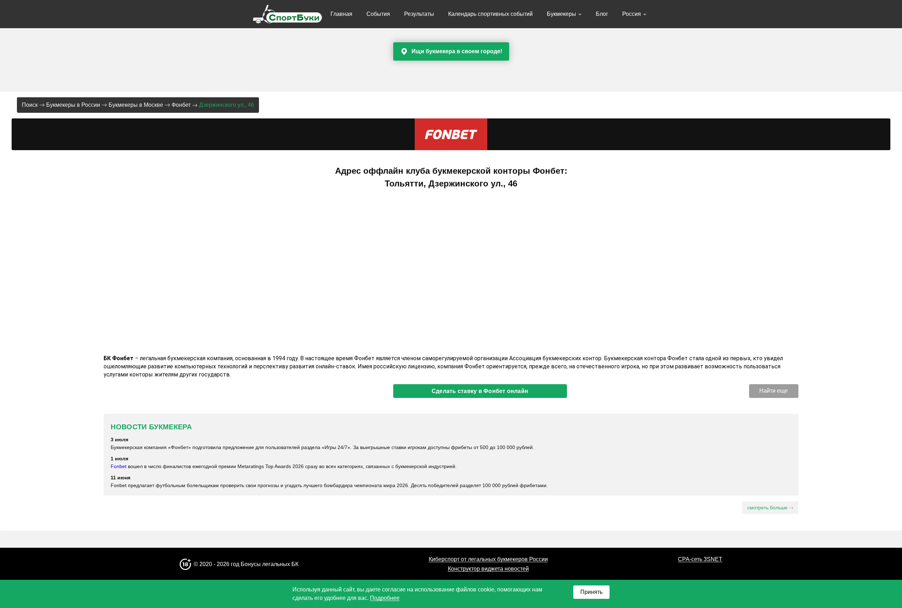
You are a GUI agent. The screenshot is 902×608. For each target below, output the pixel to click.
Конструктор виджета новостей (488, 569)
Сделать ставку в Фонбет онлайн (480, 391)
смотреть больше (768, 507)
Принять (591, 592)
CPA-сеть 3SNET (700, 559)
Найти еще (773, 391)
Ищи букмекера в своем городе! (457, 51)
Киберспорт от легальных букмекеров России (488, 559)
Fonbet (118, 466)
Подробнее (385, 598)
